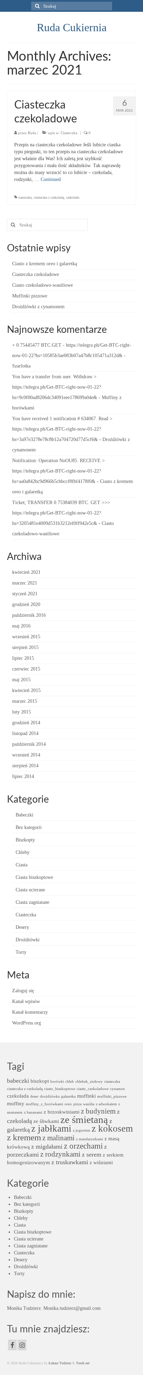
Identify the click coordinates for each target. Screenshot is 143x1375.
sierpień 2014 (25, 765)
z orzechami (83, 1146)
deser (34, 1096)
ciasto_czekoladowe (93, 1089)
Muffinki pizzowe (29, 296)
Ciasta (21, 864)
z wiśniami (101, 1162)
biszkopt (40, 1081)
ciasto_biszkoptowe (59, 1089)
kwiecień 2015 (26, 690)
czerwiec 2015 (26, 669)
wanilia (88, 1104)
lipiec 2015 (23, 658)
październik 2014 (29, 744)
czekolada (72, 197)
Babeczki (24, 815)
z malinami (58, 1138)
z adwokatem (106, 1104)
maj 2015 (21, 679)
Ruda (32, 133)
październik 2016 (29, 615)
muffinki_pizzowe (112, 1096)
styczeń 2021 (24, 593)
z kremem (24, 1137)
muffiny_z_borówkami (44, 1104)
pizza (77, 1104)
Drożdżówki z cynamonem (38, 306)
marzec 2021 (24, 583)
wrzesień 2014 (26, 755)
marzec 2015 (24, 701)
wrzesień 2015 (26, 636)
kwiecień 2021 (26, 572)
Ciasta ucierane (30, 889)
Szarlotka (21, 366)
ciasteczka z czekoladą (49, 197)
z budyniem (98, 1111)
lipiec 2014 (23, 776)
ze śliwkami (46, 1121)
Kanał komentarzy (30, 1012)
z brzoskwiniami (61, 1112)
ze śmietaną (84, 1119)
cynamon (117, 1089)
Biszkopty (25, 839)
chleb (69, 1081)
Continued (51, 179)
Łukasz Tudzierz (60, 1363)
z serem (91, 1154)
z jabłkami (51, 1128)
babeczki (18, 1080)
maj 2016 (21, 626)
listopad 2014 (25, 733)
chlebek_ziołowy (89, 1081)
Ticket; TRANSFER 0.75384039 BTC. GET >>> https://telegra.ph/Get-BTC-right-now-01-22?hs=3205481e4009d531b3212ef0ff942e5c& (61, 513)
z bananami (33, 1112)
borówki (57, 1081)
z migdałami (46, 1146)
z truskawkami (69, 1162)
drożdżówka (50, 1096)
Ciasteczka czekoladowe (35, 274)
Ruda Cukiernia (72, 27)
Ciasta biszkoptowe (34, 877)
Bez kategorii (29, 827)
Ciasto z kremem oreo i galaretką (44, 263)
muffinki (86, 1096)
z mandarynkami (89, 1139)
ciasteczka (25, 197)
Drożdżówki (28, 939)
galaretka (68, 1096)
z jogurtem (81, 1130)
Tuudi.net (83, 1363)
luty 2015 (21, 712)
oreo (68, 1104)
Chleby (23, 852)
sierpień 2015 (25, 647)
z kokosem (112, 1128)
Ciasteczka (69, 133)
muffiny (15, 1103)
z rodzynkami (60, 1154)
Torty (21, 952)
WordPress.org (26, 1023)
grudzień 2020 (26, 604)
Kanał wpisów (26, 1001)
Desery (22, 927)
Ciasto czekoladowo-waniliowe (42, 285)
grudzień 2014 (26, 722)
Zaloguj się (23, 990)
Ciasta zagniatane (32, 902)
